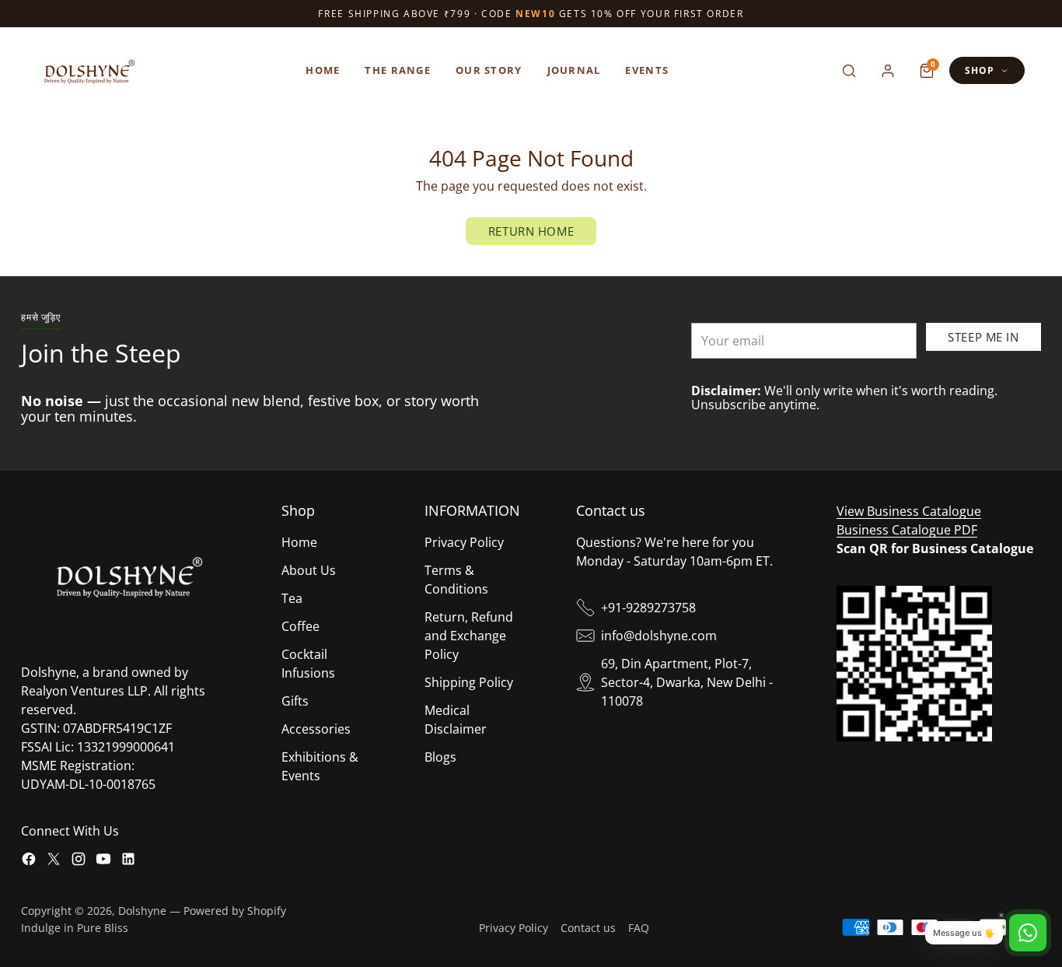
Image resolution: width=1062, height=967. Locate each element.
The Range (398, 70)
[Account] (887, 70)
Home (323, 70)
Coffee (300, 626)
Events (647, 70)
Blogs (440, 757)
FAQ (638, 927)
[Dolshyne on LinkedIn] (128, 861)
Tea (291, 598)
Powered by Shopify (234, 910)
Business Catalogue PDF (907, 529)
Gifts (295, 700)
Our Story (489, 70)
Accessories (316, 729)
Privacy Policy (464, 542)
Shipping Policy (468, 682)
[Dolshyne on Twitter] (53, 861)
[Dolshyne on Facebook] (28, 861)
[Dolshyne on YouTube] (103, 861)
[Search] (849, 70)
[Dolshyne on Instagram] (78, 861)
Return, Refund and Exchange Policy (468, 635)
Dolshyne (142, 910)
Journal (574, 70)
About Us (308, 570)
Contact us (588, 927)
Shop (979, 70)
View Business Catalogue (909, 511)
